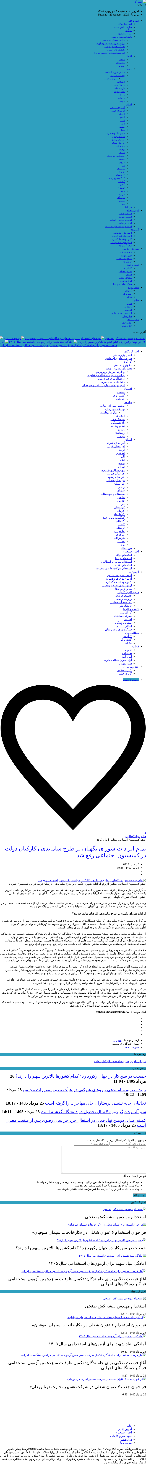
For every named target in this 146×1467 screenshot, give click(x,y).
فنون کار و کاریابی (130, 249)
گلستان (121, 181)
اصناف (129, 274)
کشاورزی (120, 62)
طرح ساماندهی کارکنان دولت (111, 1061)
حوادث (122, 101)
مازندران (121, 191)
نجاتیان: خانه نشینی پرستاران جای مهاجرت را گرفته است (95, 1103)
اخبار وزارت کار (125, 24)
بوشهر (122, 127)
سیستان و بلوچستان (115, 156)
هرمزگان (121, 197)
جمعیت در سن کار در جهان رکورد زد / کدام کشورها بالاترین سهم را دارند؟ (80, 1076)
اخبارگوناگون (133, 21)
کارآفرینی (127, 268)
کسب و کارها (133, 265)
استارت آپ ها (126, 281)
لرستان (121, 188)
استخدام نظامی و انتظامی (120, 220)
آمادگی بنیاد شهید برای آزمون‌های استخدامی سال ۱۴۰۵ (41, 341)
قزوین (122, 162)
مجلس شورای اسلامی (115, 72)
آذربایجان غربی (118, 111)
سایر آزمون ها (125, 245)
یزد (123, 204)
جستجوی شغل (125, 252)
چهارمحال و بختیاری (116, 133)
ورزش (122, 95)
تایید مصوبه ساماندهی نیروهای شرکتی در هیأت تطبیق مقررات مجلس (84, 1089)
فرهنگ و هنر (119, 85)
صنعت (122, 59)
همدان (122, 201)
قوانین (136, 300)
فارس (122, 159)
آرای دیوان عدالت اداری (121, 313)
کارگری (128, 30)
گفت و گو (127, 294)
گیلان (122, 184)
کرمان (122, 172)
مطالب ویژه (133, 287)
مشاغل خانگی (125, 278)
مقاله (129, 297)
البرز (122, 120)
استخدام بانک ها (125, 223)
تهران (122, 130)
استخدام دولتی (125, 213)
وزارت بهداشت (111, 78)
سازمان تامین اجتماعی (122, 27)
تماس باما (126, 1442)
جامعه (129, 69)
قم (123, 165)
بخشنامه (128, 306)
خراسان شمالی (118, 143)
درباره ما (126, 1439)
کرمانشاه (120, 175)
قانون (129, 303)
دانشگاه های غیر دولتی (115, 46)
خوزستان (120, 146)
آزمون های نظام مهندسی (121, 242)
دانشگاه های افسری (116, 50)
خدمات (122, 66)
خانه (143, 836)
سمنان (122, 152)
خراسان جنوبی (118, 136)
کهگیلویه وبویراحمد (116, 178)
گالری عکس (126, 323)
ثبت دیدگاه (139, 1195)
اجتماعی (121, 82)
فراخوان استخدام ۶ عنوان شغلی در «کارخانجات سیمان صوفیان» (63, 338)
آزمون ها (135, 229)
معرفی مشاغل (125, 271)
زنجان (122, 149)
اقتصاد (129, 56)
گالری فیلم (127, 326)
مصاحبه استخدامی (124, 258)
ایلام (123, 123)
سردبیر (117, 1040)
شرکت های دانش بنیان (122, 284)
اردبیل (122, 114)
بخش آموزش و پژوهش (121, 37)
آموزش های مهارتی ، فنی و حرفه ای (109, 53)
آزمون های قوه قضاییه (122, 236)
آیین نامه (128, 310)
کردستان (121, 168)
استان (129, 104)
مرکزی (121, 194)
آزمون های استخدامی (122, 233)
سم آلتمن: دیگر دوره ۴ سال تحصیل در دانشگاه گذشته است (93, 1111)
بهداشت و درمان (117, 75)
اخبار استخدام (133, 210)
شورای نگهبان (138, 1061)
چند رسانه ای (133, 319)
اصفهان (121, 117)
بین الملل (128, 207)
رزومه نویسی (126, 255)
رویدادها (121, 98)
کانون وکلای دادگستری (122, 239)
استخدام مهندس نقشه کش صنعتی (125, 338)
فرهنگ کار (127, 262)
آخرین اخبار (125, 1429)
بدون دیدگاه (132, 1047)
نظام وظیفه (119, 91)
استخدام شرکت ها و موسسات (118, 226)
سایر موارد (127, 316)
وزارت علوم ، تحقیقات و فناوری (111, 43)
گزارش (128, 290)
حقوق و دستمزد (125, 33)
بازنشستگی (119, 88)
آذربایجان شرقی (117, 107)
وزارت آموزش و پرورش (114, 40)
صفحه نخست (131, 679)
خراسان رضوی (118, 139)
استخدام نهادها (125, 217)
